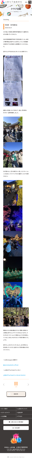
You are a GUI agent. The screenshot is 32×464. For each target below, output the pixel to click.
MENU (29, 2)
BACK (16, 394)
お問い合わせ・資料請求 (17, 422)
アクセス (20, 416)
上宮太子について (22, 409)
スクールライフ (6, 412)
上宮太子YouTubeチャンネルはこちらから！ (14, 375)
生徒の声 (20, 412)
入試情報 (4, 416)
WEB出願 (17, 428)
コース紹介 (5, 409)
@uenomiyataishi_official (10, 365)
